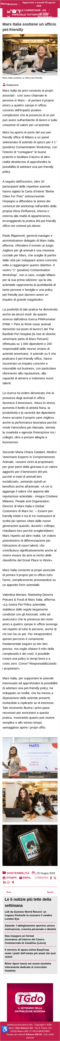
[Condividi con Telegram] (12, 882)
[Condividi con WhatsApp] (8, 882)
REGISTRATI (45, 17)
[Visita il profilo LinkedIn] (8, 12)
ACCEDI (44, 13)
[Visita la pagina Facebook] (20, 12)
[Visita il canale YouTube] (14, 12)
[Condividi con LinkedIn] (4, 882)
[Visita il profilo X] (8, 17)
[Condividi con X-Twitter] (54, 877)
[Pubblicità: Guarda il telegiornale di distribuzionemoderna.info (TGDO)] (30, 1002)
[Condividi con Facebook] (50, 877)
